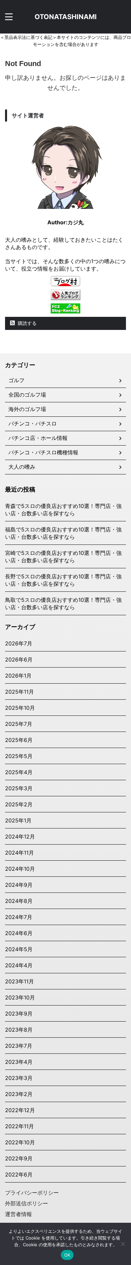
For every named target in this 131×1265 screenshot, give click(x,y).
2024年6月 (19, 933)
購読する (26, 323)
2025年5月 (19, 756)
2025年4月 (19, 772)
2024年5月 (19, 949)
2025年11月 (19, 691)
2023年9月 (19, 1013)
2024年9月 (19, 884)
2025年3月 (19, 788)
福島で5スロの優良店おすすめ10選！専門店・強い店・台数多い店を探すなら (63, 533)
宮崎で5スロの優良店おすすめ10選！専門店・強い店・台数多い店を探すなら (63, 557)
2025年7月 (18, 724)
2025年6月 (19, 740)
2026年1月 (18, 675)
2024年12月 (20, 836)
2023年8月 (19, 1029)
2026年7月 (18, 643)
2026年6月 (19, 659)
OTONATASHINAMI (66, 17)
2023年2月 (19, 1094)
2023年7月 (18, 1045)
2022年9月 (19, 1158)
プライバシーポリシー (32, 1192)
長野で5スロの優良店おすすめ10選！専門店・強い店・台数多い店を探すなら (63, 580)
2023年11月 (19, 981)
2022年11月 (19, 1126)
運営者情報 (18, 1214)
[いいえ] (122, 1244)
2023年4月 (19, 1061)
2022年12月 (20, 1110)
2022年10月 (20, 1142)
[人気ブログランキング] (65, 296)
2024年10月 (20, 868)
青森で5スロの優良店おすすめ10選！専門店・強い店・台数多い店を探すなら (63, 510)
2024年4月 (19, 965)
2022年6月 (19, 1174)
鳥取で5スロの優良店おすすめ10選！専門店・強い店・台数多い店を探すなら (63, 603)
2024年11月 (19, 852)
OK (67, 1255)
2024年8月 (19, 901)
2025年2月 (19, 804)
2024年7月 (18, 917)
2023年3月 (19, 1078)
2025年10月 (20, 707)
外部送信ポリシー (26, 1203)
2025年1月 (18, 820)
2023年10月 (20, 997)
